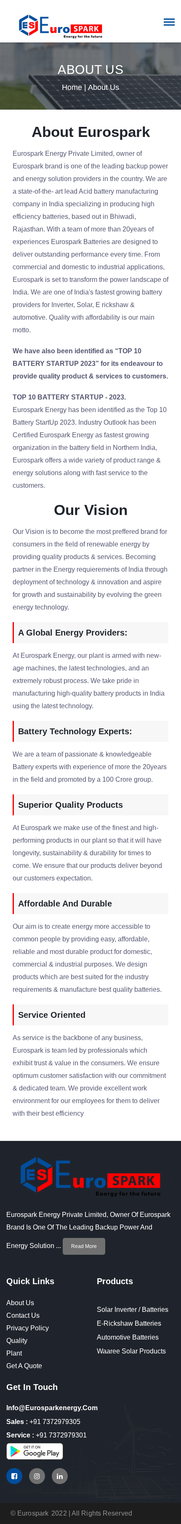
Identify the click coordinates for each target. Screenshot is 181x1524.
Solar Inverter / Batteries (132, 1309)
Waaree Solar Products (131, 1351)
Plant (14, 1353)
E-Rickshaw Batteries (129, 1323)
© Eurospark (29, 1513)
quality (16, 1340)
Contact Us (23, 1315)
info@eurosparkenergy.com (52, 1407)
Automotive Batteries (128, 1337)
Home (72, 87)
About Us (20, 1302)
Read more (84, 1246)
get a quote (24, 1365)
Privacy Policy (27, 1328)
